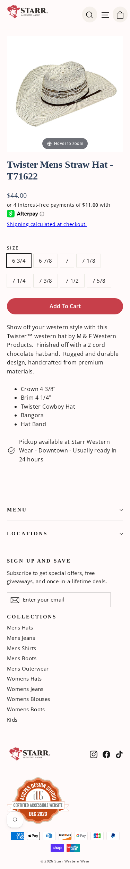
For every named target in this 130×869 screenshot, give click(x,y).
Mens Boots (21, 658)
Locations (27, 533)
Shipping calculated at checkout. (47, 224)
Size (13, 248)
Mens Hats (20, 627)
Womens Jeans (25, 688)
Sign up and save (39, 561)
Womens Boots (26, 709)
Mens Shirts (21, 648)
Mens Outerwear (28, 668)
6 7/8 (45, 260)
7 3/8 (45, 280)
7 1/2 (72, 280)
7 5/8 (99, 280)
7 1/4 (19, 280)
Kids (12, 719)
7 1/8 (88, 260)
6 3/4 (19, 260)
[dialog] (120, 14)
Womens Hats (24, 678)
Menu (17, 509)
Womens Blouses (28, 698)
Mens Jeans (21, 637)
